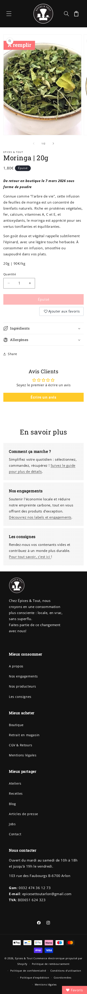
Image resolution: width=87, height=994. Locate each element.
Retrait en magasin (24, 735)
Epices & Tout (24, 958)
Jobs (12, 824)
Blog (12, 804)
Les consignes (20, 696)
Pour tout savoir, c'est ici (30, 556)
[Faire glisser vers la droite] (53, 143)
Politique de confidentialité (28, 970)
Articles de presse (23, 814)
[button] (9, 14)
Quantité (9, 274)
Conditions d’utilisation (65, 970)
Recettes (16, 793)
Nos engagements (23, 676)
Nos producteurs (22, 686)
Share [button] (12, 354)
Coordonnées (62, 977)
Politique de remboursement (51, 964)
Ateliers (15, 783)
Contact (15, 834)
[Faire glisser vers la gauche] (34, 143)
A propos (16, 666)
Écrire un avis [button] (43, 397)
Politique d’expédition (34, 977)
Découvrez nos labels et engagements (40, 517)
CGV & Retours (20, 745)
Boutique (16, 725)
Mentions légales (23, 755)
